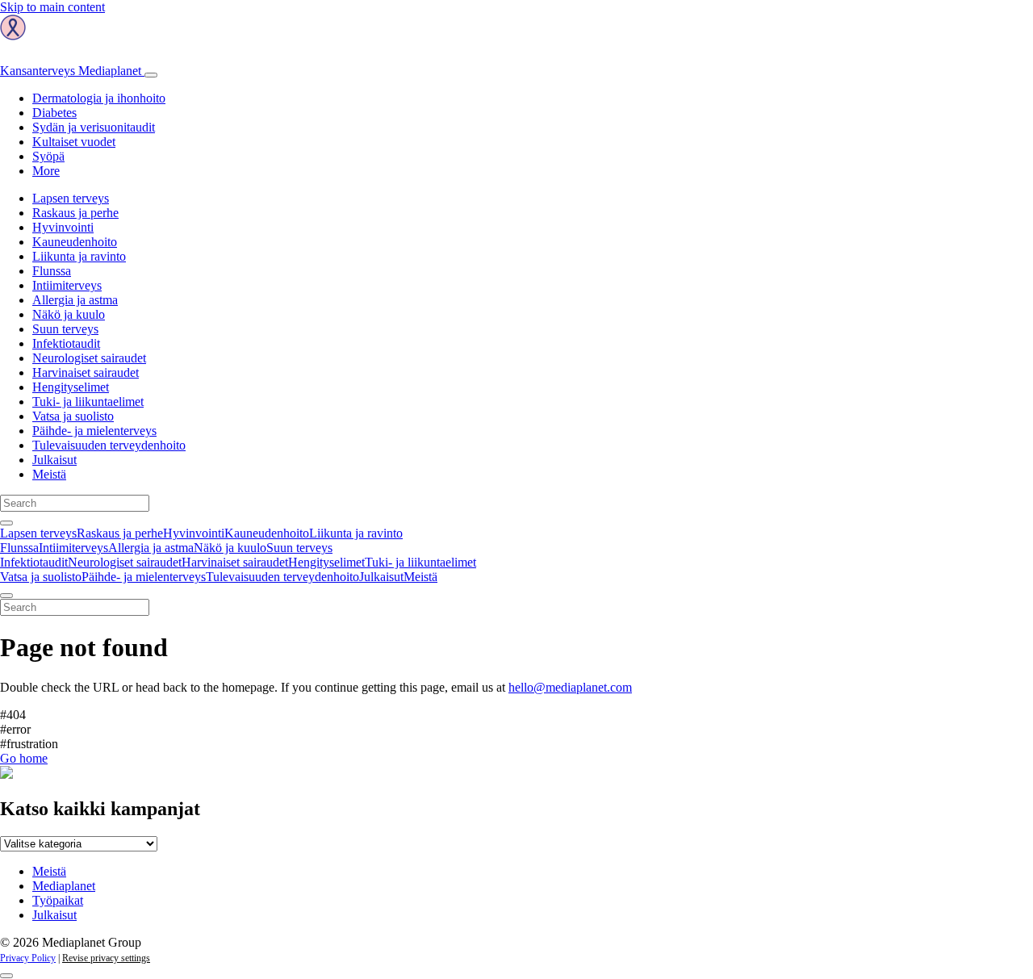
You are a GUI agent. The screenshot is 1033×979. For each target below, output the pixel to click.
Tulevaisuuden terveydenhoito (109, 445)
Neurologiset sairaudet (89, 358)
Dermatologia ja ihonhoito (98, 98)
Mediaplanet (63, 886)
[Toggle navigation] (150, 75)
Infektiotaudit (66, 343)
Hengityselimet (70, 387)
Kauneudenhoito (74, 242)
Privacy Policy (28, 958)
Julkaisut (54, 459)
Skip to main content (52, 7)
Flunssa (51, 271)
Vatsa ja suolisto (73, 416)
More (46, 171)
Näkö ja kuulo (68, 314)
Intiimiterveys (67, 285)
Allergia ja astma (75, 300)
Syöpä (48, 156)
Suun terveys (65, 329)
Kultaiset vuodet (73, 142)
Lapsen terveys (70, 198)
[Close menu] (6, 595)
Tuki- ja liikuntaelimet (88, 401)
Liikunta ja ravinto (79, 256)
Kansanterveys (70, 70)
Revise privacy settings (106, 958)
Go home (24, 758)
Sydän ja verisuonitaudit (93, 127)
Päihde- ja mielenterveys (94, 430)
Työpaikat (57, 900)
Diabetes (54, 112)
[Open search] (6, 523)
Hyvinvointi (63, 227)
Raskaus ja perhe (75, 213)
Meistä (49, 474)
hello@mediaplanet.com (570, 687)
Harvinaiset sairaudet (85, 372)
